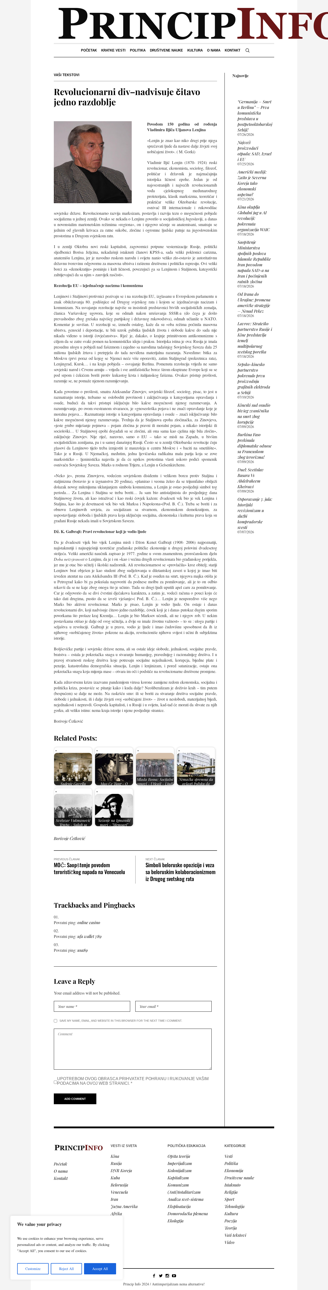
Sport (229, 1199)
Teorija (230, 1228)
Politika (231, 1163)
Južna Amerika (124, 1206)
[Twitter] (161, 1276)
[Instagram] (167, 1276)
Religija (231, 1192)
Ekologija (175, 1220)
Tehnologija (234, 1206)
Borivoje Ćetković (69, 838)
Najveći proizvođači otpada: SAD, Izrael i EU (254, 151)
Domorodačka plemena (188, 1213)
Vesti (228, 1156)
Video (229, 1242)
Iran (114, 1199)
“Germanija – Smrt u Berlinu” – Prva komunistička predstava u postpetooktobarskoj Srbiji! (255, 115)
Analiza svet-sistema (185, 1199)
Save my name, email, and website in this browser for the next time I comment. (120, 1020)
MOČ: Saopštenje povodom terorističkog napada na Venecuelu (89, 868)
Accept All (100, 1268)
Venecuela (119, 1192)
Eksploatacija (179, 1206)
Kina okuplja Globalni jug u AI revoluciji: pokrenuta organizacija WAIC (254, 218)
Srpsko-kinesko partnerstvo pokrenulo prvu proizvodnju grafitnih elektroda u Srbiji (254, 378)
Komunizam (178, 1184)
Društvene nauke (239, 1177)
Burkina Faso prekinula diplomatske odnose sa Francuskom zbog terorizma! (255, 446)
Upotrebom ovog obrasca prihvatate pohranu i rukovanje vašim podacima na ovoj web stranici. (133, 1081)
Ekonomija (233, 1170)
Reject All (66, 1268)
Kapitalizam (178, 1177)
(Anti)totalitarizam (184, 1192)
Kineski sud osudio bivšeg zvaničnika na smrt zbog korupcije (254, 413)
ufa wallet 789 (89, 936)
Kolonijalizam (180, 1170)
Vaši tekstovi (66, 75)
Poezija (230, 1220)
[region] (66, 1248)
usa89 (82, 950)
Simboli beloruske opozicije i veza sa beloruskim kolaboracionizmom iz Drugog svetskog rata (181, 872)
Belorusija (119, 1184)
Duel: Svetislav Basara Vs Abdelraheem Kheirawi (251, 478)
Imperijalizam (180, 1163)
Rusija (116, 1163)
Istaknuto (232, 1184)
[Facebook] (154, 1276)
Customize (32, 1268)
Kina (115, 1156)
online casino (88, 922)
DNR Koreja (121, 1170)
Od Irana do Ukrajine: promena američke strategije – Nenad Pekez (254, 302)
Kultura (231, 1213)
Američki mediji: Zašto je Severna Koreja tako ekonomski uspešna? (252, 183)
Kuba (115, 1177)
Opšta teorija (179, 1156)
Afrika (116, 1213)
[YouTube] (174, 1276)
